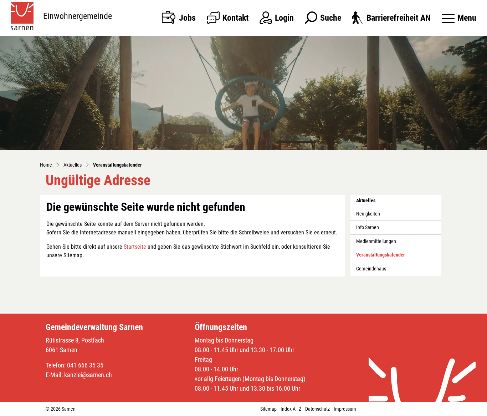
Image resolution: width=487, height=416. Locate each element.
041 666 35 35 (85, 365)
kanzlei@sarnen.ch (88, 375)
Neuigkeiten (368, 214)
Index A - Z (291, 409)
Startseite (135, 246)
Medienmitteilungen (376, 241)
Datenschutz (317, 409)
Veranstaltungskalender (380, 257)
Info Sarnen (367, 227)
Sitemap (268, 409)
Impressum (345, 409)
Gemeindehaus (371, 269)
